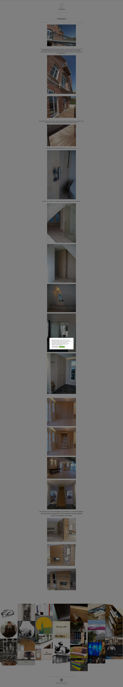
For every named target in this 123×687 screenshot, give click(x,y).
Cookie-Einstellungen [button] (55, 346)
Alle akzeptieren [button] (62, 346)
